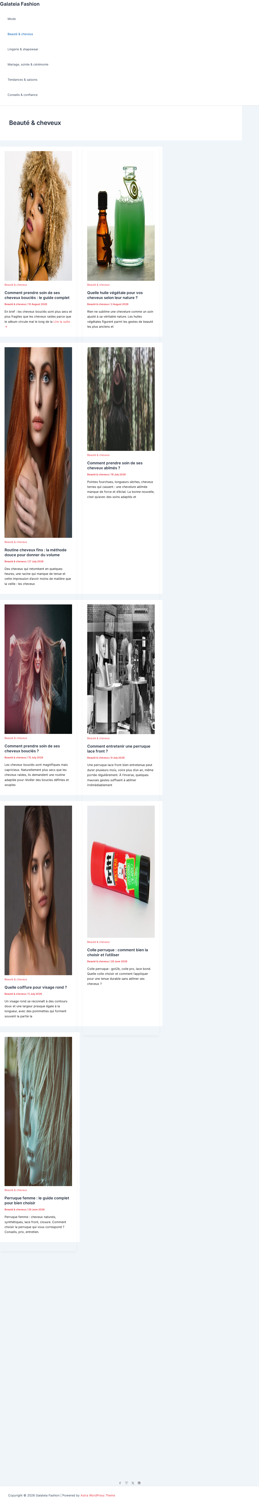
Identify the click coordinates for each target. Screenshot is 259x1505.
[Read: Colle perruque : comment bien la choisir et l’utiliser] (121, 937)
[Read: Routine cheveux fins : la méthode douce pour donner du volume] (38, 537)
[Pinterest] (139, 1483)
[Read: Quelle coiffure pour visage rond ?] (38, 974)
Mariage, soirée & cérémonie (28, 64)
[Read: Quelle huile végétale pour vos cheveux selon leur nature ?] (121, 280)
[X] (132, 1483)
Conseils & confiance (23, 95)
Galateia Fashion (20, 4)
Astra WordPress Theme (98, 1495)
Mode (12, 19)
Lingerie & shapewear (23, 49)
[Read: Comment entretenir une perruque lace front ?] (121, 733)
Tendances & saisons (22, 79)
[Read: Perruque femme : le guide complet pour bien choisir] (38, 1185)
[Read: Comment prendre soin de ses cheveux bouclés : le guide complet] (38, 280)
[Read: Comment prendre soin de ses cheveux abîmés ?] (121, 450)
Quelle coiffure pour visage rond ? (36, 987)
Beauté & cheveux (20, 34)
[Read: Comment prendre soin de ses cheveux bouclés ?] (38, 733)
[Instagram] (126, 1483)
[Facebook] (120, 1483)
